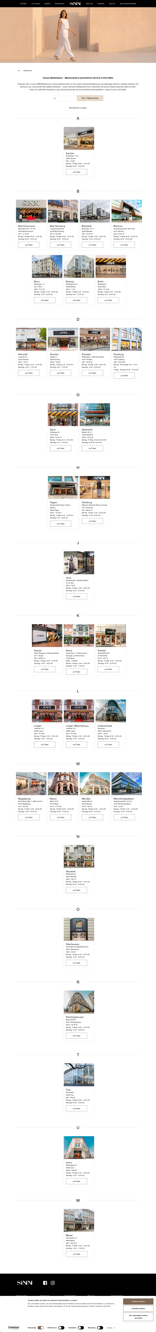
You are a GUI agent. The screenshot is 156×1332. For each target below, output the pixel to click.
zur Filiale (76, 172)
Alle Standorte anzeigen (78, 108)
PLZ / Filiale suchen (90, 98)
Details (109, 1328)
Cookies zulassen (138, 1301)
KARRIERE (101, 3)
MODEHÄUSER (59, 3)
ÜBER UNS (89, 3)
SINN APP (112, 3)
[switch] (61, 1327)
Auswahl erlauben (138, 1308)
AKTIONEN (23, 3)
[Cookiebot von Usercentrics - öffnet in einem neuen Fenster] (13, 1327)
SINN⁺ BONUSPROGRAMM (128, 3)
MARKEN (47, 3)
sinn (19, 70)
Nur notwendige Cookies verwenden (138, 1317)
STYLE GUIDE (35, 3)
